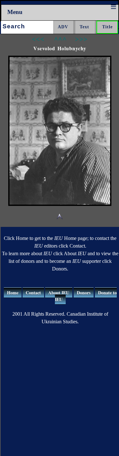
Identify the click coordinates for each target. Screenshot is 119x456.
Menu (15, 12)
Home (12, 292)
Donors (83, 292)
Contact (33, 292)
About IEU (58, 292)
